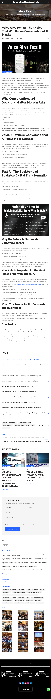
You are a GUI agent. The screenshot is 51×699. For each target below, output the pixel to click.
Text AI (27, 425)
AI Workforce (35, 589)
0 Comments (19, 38)
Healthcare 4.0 (29, 600)
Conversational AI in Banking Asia (34, 592)
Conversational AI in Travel (23, 597)
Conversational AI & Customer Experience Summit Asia (28, 284)
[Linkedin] (31, 683)
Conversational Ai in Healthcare (30, 595)
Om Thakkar (6, 38)
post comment (13, 529)
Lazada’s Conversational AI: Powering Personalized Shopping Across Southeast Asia (11, 479)
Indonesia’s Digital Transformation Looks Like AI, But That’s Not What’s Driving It (22, 569)
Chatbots (5, 422)
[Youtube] (25, 683)
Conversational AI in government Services (12, 595)
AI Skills (28, 589)
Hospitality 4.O (38, 600)
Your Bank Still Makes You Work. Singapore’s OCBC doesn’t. (35, 476)
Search (3, 540)
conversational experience (25, 422)
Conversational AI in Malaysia (9, 597)
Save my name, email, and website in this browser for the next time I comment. (24, 524)
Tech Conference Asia (19, 425)
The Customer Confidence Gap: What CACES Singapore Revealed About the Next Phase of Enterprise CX (25, 558)
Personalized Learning (7, 603)
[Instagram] (28, 683)
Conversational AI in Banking (19, 592)
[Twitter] (23, 683)
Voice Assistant (6, 428)
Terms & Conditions (29, 695)
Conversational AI (13, 422)
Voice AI (32, 425)
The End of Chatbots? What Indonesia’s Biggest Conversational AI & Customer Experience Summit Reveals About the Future (25, 554)
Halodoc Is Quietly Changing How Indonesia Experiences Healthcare (20, 566)
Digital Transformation (19, 600)
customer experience (7, 425)
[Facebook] (20, 683)
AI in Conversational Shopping (9, 589)
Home (7, 14)
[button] (48, 2)
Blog (12, 14)
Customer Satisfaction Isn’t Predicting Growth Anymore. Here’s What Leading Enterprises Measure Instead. (25, 563)
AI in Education (21, 589)
